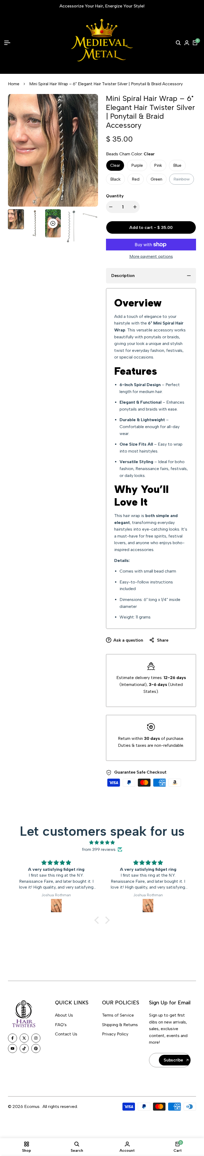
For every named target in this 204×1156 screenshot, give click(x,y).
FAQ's (61, 1024)
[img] (102, 842)
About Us (64, 1015)
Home (13, 83)
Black (115, 179)
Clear (115, 165)
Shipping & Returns (120, 1024)
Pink (158, 165)
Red (135, 179)
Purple (137, 165)
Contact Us (66, 1033)
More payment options (151, 256)
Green (156, 179)
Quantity (115, 195)
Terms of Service (118, 1015)
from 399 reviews (99, 849)
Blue (177, 165)
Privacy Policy (115, 1033)
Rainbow (181, 180)
